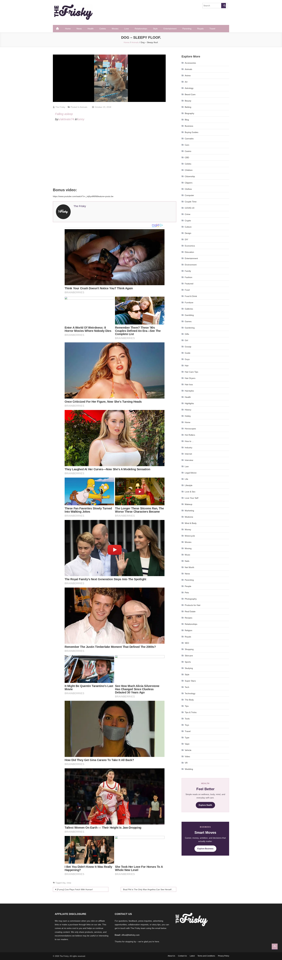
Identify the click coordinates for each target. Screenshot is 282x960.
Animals (83, 107)
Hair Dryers (190, 378)
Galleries (189, 309)
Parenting (186, 28)
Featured (189, 283)
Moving (188, 548)
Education (189, 252)
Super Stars (190, 681)
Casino (188, 151)
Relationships (141, 28)
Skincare (189, 655)
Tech (187, 687)
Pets (187, 592)
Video (187, 756)
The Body (189, 700)
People (188, 586)
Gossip (188, 346)
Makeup (188, 504)
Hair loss (189, 384)
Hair (187, 365)
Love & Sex (190, 491)
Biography (189, 113)
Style (155, 28)
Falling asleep (64, 114)
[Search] (223, 5)
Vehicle (188, 750)
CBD (187, 157)
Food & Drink (191, 296)
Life (186, 479)
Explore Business (205, 849)
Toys (187, 725)
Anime (188, 75)
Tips (187, 706)
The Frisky (60, 107)
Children (189, 170)
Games (188, 321)
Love (126, 28)
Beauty (188, 101)
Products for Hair (192, 605)
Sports (188, 662)
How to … (189, 441)
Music (187, 555)
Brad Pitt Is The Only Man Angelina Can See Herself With (149, 889)
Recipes (188, 618)
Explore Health (205, 805)
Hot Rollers (190, 435)
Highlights (189, 403)
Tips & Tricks (191, 712)
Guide (187, 353)
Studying (189, 668)
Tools (187, 718)
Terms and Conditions (206, 956)
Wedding (189, 769)
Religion (188, 630)
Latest (192, 956)
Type (187, 737)
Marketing (189, 510)
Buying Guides (191, 132)
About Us (171, 956)
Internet (188, 454)
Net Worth (189, 567)
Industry (188, 447)
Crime (187, 214)
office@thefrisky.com (130, 935)
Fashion (188, 277)
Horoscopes (190, 428)
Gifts (187, 334)
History (188, 410)
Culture (188, 227)
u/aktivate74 (66, 119)
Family (188, 271)
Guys (187, 359)
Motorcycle (190, 536)
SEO (187, 643)
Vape (187, 744)
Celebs (102, 28)
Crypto (188, 220)
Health (91, 28)
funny (80, 119)
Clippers (188, 183)
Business (189, 126)
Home (68, 28)
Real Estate (190, 611)
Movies (115, 28)
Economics (190, 246)
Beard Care (190, 94)
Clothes (188, 189)
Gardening (190, 328)
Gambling (189, 315)
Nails (187, 561)
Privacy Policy (223, 956)
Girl (186, 340)
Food (187, 290)
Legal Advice (191, 473)
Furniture (189, 302)
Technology (190, 693)
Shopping (189, 649)
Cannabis (189, 138)
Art (186, 82)
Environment (191, 264)
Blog (187, 119)
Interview (189, 460)
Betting (188, 107)
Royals (200, 28)
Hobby (188, 416)
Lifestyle (188, 485)
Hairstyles (189, 391)
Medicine (189, 517)
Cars (187, 145)
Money (188, 529)
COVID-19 (189, 208)
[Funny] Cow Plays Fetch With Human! (75, 889)
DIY (186, 239)
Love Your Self (191, 498)
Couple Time (191, 201)
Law (187, 466)
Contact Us (182, 956)
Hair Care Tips (191, 372)
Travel (212, 28)
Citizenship (190, 176)
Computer (189, 195)
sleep (69, 883)
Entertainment (170, 28)
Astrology (189, 88)
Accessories (190, 63)
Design (188, 233)
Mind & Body (191, 523)
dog (63, 883)
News (79, 28)
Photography (191, 599)
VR (186, 763)
